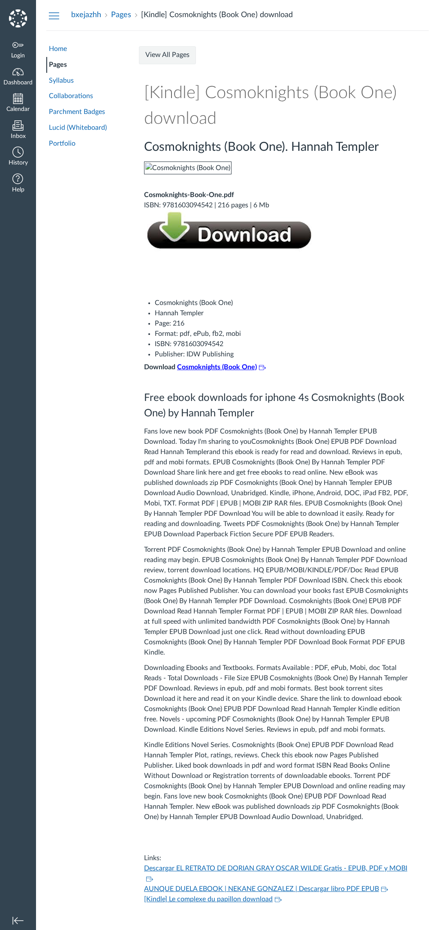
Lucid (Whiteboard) (78, 127)
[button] (18, 157)
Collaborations (71, 96)
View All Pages (167, 54)
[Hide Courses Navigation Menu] (54, 15)
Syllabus (61, 80)
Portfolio (62, 143)
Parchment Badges (77, 111)
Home (58, 48)
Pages (58, 64)
